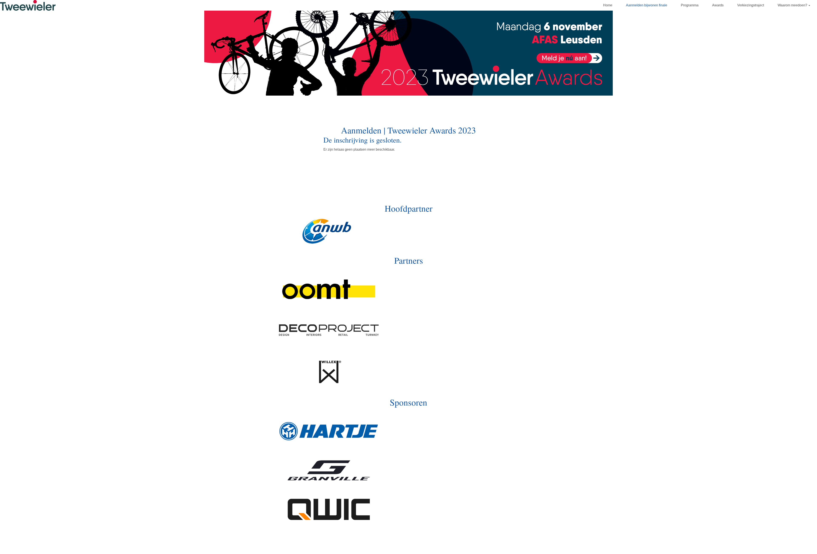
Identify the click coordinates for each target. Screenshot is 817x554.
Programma (689, 5)
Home (607, 5)
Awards (718, 5)
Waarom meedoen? (793, 5)
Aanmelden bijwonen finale (646, 5)
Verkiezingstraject (750, 5)
